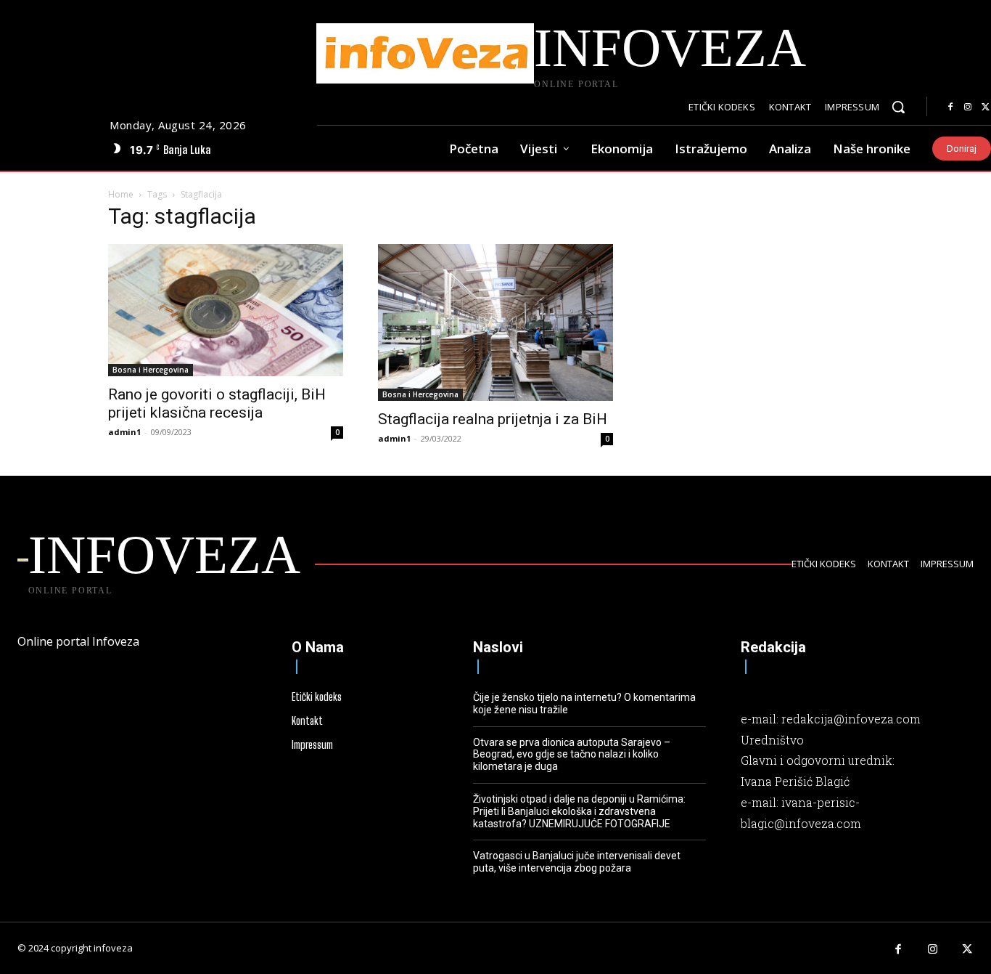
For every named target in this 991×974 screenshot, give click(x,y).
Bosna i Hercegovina (150, 370)
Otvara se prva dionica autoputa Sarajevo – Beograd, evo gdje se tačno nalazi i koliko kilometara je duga (571, 754)
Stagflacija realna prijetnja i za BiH (492, 419)
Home (120, 194)
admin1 (124, 431)
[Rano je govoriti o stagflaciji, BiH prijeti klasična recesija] (225, 310)
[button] (898, 106)
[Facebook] (950, 107)
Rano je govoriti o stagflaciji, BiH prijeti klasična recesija (217, 403)
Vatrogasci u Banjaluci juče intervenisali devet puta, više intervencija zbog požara (576, 862)
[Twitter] (968, 950)
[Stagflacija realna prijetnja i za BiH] (495, 322)
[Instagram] (967, 107)
